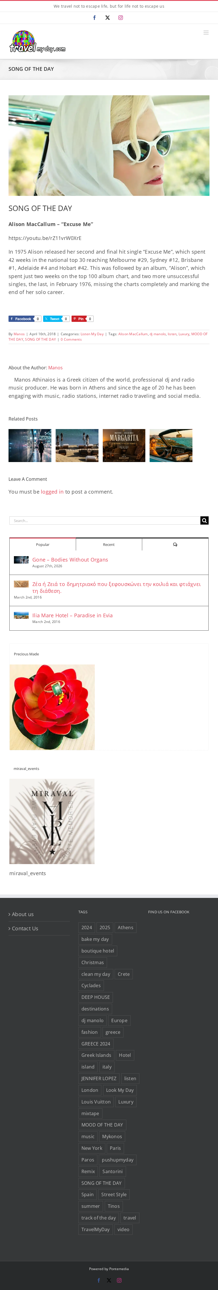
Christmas (92, 962)
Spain (87, 1194)
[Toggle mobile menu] (206, 33)
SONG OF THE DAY (40, 339)
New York (91, 1148)
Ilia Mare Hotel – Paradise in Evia (72, 615)
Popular (42, 544)
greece (113, 1032)
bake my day (95, 939)
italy (107, 1067)
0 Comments (71, 339)
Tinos (114, 1206)
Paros (87, 1160)
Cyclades (91, 985)
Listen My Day (92, 334)
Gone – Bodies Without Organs (70, 559)
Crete (124, 974)
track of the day (98, 1218)
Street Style (114, 1194)
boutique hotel (97, 951)
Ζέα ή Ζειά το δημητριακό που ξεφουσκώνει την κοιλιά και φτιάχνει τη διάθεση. (116, 587)
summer (90, 1206)
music (88, 1136)
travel (129, 1218)
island (88, 1067)
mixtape (90, 1113)
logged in (52, 491)
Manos (19, 334)
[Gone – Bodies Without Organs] (21, 560)
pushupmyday (117, 1160)
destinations (95, 1009)
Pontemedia (119, 1268)
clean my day (95, 974)
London (89, 1090)
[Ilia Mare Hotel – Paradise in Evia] (21, 615)
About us (23, 914)
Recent (109, 544)
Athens (125, 927)
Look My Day (120, 1090)
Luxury (184, 334)
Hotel (125, 1055)
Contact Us (25, 928)
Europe (119, 1020)
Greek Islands (96, 1055)
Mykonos (112, 1136)
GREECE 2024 (95, 1044)
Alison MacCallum (133, 334)
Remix (88, 1171)
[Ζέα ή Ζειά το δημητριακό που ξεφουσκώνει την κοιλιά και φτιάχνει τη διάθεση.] (21, 584)
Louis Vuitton (96, 1102)
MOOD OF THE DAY (102, 1125)
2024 (86, 927)
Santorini (112, 1171)
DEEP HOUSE (95, 997)
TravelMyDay (95, 1229)
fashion (89, 1032)
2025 (105, 927)
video (123, 1229)
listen (172, 334)
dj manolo (158, 334)
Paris (115, 1148)
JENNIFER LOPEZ (99, 1078)
